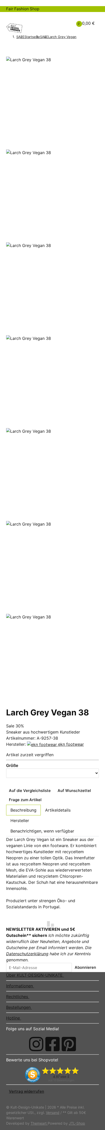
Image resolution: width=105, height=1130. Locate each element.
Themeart (39, 1123)
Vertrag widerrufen (26, 1091)
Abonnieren (85, 967)
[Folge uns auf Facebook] (52, 1044)
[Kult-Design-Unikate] (14, 28)
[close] (9, 54)
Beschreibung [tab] (23, 810)
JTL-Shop (77, 1123)
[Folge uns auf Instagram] (36, 1044)
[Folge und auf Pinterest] (69, 1044)
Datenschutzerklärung (27, 953)
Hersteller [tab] (19, 820)
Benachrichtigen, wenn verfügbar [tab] (42, 831)
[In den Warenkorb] (9, 48)
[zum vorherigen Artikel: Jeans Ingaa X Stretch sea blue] (79, 37)
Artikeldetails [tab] (58, 810)
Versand (52, 1112)
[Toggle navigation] (13, 16)
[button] (60, 20)
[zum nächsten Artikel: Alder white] (86, 37)
